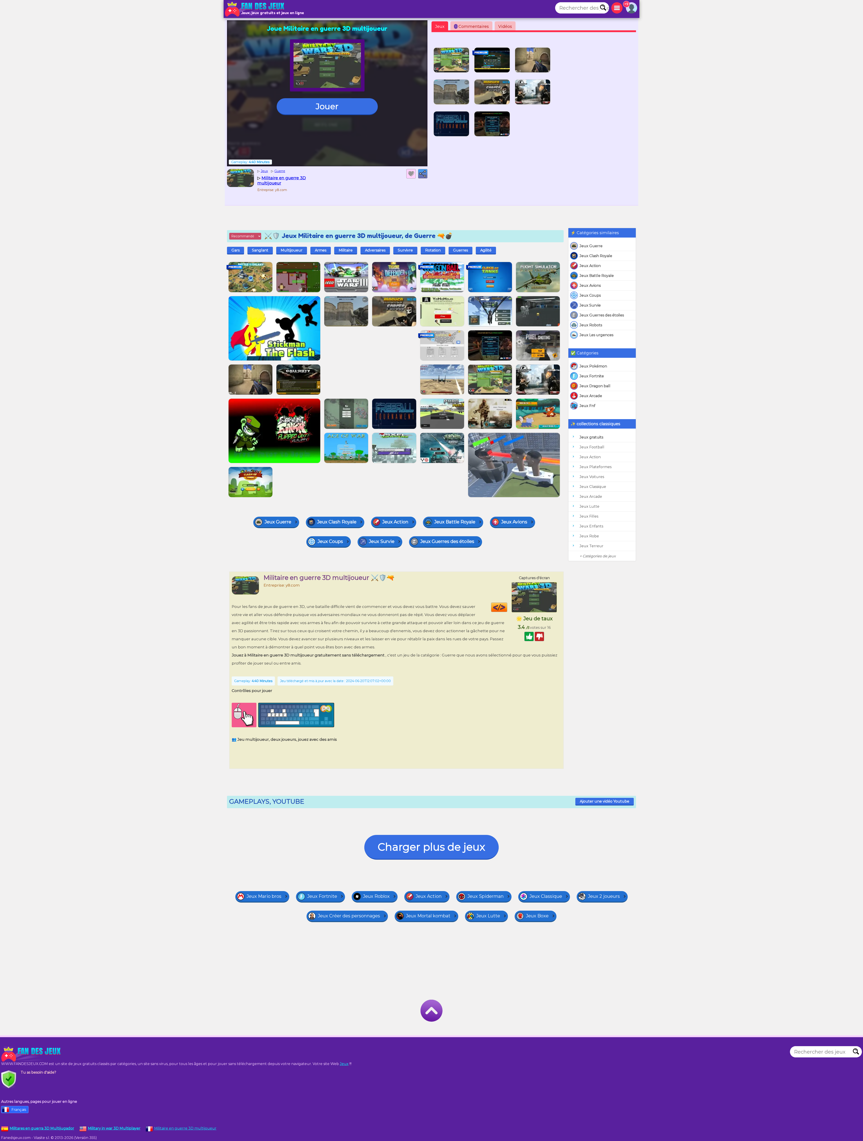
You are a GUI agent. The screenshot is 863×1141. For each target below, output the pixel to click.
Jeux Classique (593, 487)
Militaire (346, 250)
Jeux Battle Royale (597, 276)
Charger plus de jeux (431, 847)
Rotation (433, 250)
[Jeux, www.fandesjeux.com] (255, 9)
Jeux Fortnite (592, 376)
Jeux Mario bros (264, 896)
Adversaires (375, 250)
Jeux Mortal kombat (428, 916)
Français (18, 1110)
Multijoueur (291, 250)
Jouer (327, 106)
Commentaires (472, 26)
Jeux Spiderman (485, 896)
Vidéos (505, 26)
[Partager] (422, 173)
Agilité (486, 250)
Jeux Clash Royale (596, 256)
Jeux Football (592, 447)
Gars (235, 250)
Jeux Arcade (591, 396)
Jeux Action (590, 266)
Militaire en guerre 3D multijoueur (185, 1128)
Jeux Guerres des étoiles (602, 315)
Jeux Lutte (589, 506)
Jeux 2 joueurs (604, 896)
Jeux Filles (589, 516)
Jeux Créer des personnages (349, 916)
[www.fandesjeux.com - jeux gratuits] (31, 1054)
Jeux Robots (591, 325)
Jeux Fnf (587, 406)
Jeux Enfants (591, 526)
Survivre (405, 250)
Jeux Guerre (591, 246)
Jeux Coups (590, 295)
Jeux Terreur (591, 546)
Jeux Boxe (537, 916)
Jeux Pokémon (593, 366)
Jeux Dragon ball (595, 386)
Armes (320, 250)
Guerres (460, 250)
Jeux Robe (589, 536)
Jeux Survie (590, 305)
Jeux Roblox (376, 896)
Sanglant (260, 250)
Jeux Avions (590, 285)
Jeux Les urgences (596, 335)
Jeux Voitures (592, 477)
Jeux (440, 26)
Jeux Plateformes (596, 467)
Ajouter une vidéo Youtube (604, 801)
